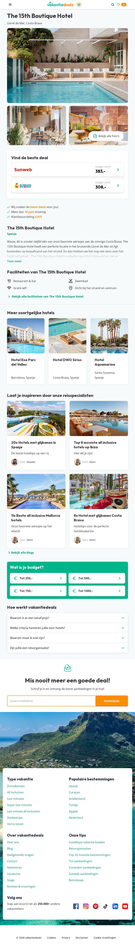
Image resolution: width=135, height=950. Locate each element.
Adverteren (14, 867)
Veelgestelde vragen (20, 855)
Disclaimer (82, 937)
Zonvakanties (16, 786)
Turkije (73, 805)
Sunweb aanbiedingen (83, 874)
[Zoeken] (113, 4)
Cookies (51, 937)
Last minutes (15, 798)
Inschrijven (112, 701)
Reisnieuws (76, 880)
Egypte (73, 811)
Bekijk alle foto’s (108, 136)
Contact (12, 861)
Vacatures (13, 874)
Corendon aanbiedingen (85, 867)
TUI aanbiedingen (80, 861)
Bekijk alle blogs (22, 553)
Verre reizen (15, 824)
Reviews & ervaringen (21, 886)
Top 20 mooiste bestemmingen (89, 855)
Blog (10, 848)
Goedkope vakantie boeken (87, 842)
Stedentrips (14, 817)
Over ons (13, 842)
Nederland (76, 817)
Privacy (66, 937)
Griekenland (77, 798)
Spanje (12, 234)
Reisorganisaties (80, 848)
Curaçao (74, 792)
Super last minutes (19, 805)
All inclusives (15, 792)
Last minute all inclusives (23, 811)
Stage (10, 880)
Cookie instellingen (105, 937)
